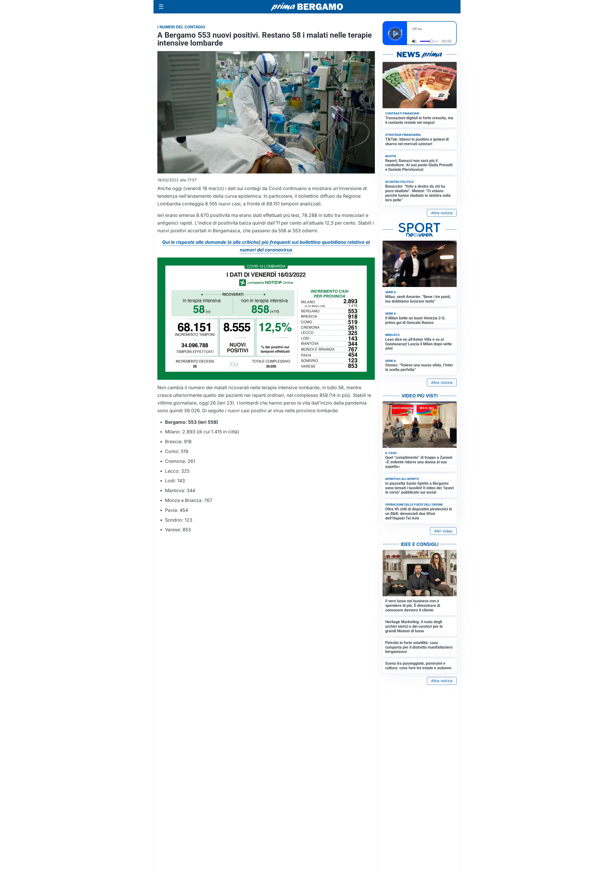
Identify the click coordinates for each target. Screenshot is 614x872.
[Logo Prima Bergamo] (307, 7)
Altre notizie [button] (442, 212)
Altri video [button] (443, 531)
